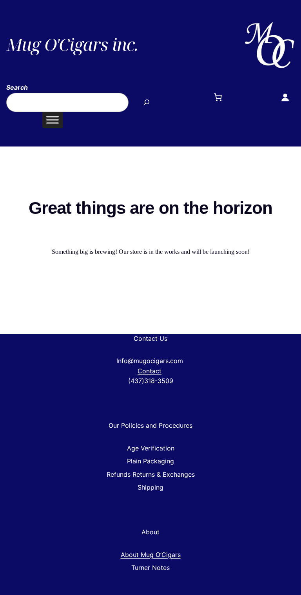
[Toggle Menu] (52, 119)
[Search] (146, 102)
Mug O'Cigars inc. (72, 44)
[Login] (285, 97)
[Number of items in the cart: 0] (218, 97)
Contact (149, 371)
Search (17, 87)
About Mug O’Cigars (151, 555)
